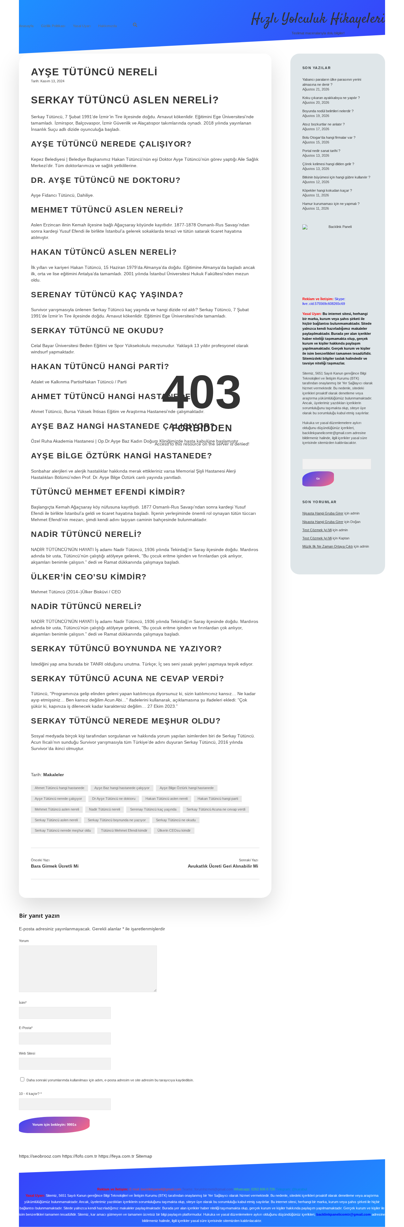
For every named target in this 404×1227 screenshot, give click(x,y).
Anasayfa (26, 26)
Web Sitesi (27, 1053)
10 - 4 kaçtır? (30, 1094)
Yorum (24, 941)
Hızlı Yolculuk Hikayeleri (318, 19)
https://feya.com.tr (116, 1156)
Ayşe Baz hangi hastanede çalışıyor (122, 788)
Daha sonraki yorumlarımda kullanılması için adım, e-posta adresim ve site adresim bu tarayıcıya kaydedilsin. (110, 1080)
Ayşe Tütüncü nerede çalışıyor (58, 798)
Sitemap (144, 1156)
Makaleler (53, 774)
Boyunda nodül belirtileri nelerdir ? (328, 111)
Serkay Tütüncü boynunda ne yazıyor (117, 820)
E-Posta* (26, 1028)
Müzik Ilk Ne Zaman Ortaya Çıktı (327, 546)
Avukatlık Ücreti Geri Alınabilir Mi (223, 866)
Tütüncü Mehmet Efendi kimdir (124, 830)
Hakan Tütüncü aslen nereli (166, 798)
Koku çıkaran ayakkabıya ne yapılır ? (331, 98)
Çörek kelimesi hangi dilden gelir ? (328, 164)
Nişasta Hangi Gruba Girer (322, 513)
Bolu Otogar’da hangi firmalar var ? (328, 137)
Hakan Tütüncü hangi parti (218, 798)
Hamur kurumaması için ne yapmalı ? (330, 204)
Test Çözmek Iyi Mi (317, 530)
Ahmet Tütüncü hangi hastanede (59, 788)
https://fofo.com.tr (79, 1156)
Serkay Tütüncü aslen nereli (56, 820)
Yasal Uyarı (82, 26)
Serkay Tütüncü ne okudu (176, 820)
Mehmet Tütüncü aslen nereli (57, 809)
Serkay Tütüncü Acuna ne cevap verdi (216, 809)
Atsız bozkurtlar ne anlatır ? (323, 124)
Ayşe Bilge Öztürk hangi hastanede (187, 788)
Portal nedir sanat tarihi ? (321, 151)
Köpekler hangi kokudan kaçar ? (327, 190)
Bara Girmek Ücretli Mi (55, 866)
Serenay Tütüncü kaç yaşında (153, 809)
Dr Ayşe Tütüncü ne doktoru (113, 798)
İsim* (23, 1002)
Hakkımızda (107, 26)
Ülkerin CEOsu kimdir (174, 830)
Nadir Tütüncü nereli (104, 809)
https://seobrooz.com (40, 1156)
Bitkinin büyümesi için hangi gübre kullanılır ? (336, 177)
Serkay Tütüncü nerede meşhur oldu (63, 830)
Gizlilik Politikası (53, 26)
